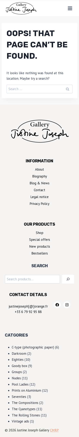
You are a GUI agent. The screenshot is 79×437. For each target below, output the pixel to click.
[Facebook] (57, 304)
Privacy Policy (39, 203)
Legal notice (39, 197)
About (39, 169)
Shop (39, 232)
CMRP (54, 430)
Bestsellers (39, 253)
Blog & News (39, 183)
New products (39, 246)
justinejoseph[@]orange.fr (28, 306)
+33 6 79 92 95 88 (28, 312)
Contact (39, 190)
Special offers (39, 239)
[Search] (68, 279)
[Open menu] (70, 8)
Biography (39, 176)
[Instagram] (66, 304)
